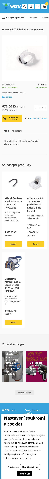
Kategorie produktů (15, 17)
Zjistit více (7, 97)
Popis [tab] (6, 130)
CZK (38, 6)
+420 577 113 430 (38, 118)
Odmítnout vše (30, 467)
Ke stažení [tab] (17, 130)
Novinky (33, 17)
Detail (13, 244)
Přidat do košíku (13, 118)
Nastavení (13, 467)
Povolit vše (24, 473)
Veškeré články (24, 392)
